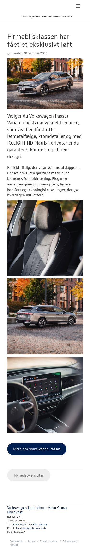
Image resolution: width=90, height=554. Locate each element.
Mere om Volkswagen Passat (36, 449)
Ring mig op (40, 524)
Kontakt (14, 544)
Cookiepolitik (16, 541)
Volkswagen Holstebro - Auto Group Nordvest (47, 16)
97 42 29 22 (19, 524)
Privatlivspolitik (70, 541)
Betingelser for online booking (42, 541)
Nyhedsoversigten (28, 475)
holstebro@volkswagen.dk (31, 528)
